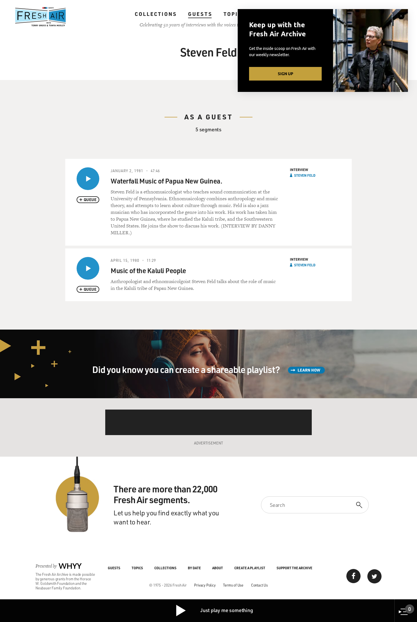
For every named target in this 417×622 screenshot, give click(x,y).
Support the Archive (294, 568)
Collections (156, 13)
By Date (194, 568)
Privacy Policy (204, 585)
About (217, 568)
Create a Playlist (249, 568)
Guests (200, 13)
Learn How (309, 370)
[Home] (40, 17)
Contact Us (259, 585)
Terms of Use (233, 585)
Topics (235, 13)
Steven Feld (304, 175)
